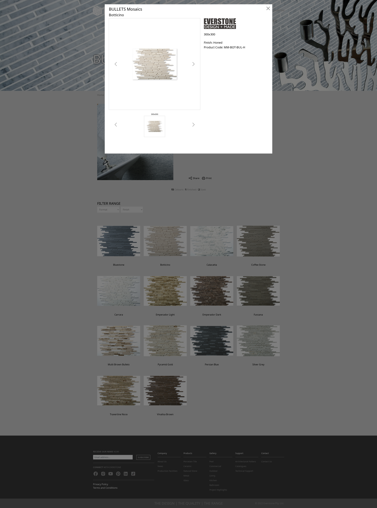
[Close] (268, 8)
